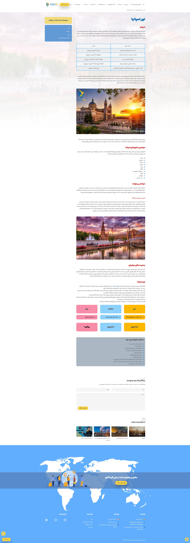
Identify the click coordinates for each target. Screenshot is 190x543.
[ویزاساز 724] (51, 4)
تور (69, 28)
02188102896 (139, 525)
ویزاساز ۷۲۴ (77, 4)
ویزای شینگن (116, 286)
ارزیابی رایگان (64, 4)
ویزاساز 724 (128, 540)
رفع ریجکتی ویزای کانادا (88, 522)
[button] (70, 4)
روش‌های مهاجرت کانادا (136, 4)
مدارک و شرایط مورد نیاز (64, 38)
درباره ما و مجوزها (89, 525)
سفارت (68, 32)
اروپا (133, 10)
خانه (143, 4)
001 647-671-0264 (112, 522)
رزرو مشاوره (6, 539)
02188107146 (139, 522)
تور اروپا (126, 4)
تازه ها (86, 4)
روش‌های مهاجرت (138, 10)
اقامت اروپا (93, 4)
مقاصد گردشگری (111, 4)
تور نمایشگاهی (101, 4)
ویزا (69, 35)
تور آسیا (119, 4)
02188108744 (133, 522)
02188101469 (133, 525)
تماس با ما (90, 527)
